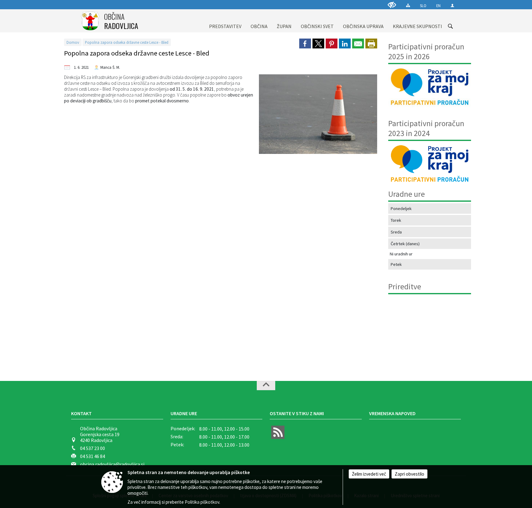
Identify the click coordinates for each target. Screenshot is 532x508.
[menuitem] (225, 20)
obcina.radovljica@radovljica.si (112, 464)
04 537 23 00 (92, 448)
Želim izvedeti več (369, 474)
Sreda (396, 232)
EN (438, 5)
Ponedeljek (401, 208)
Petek (396, 264)
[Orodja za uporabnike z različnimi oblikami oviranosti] (392, 5)
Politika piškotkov (202, 502)
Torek (396, 220)
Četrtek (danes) (405, 243)
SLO (423, 5)
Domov (72, 42)
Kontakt (81, 413)
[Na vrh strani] (266, 385)
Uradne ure (184, 413)
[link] (305, 43)
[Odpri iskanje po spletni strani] (450, 26)
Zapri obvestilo (409, 474)
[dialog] (371, 43)
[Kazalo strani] (408, 5)
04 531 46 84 (92, 456)
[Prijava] (452, 5)
